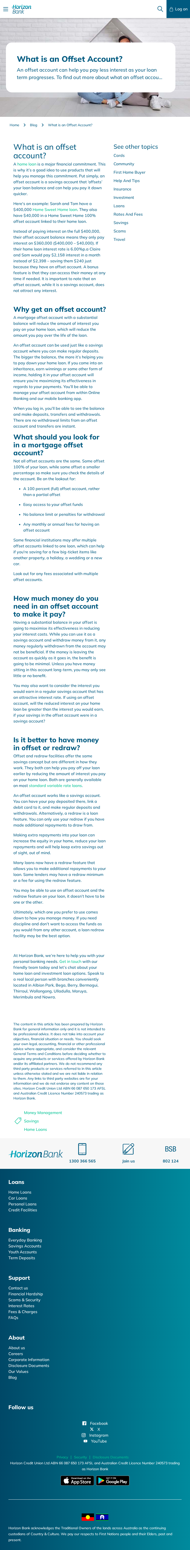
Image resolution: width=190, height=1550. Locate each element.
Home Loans (35, 1129)
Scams (120, 230)
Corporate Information (28, 1359)
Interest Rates (21, 1305)
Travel (119, 239)
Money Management (43, 1112)
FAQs (13, 1317)
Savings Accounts (24, 1245)
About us (16, 1347)
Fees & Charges (22, 1311)
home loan (26, 164)
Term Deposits (21, 1257)
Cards (119, 155)
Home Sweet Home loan (55, 209)
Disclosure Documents (28, 1365)
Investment (124, 197)
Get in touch (70, 961)
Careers (15, 1353)
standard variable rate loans (55, 785)
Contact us (18, 1287)
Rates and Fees (128, 214)
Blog (33, 125)
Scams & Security (24, 1299)
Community (124, 163)
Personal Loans (22, 1203)
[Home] (35, 1153)
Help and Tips (127, 180)
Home (14, 125)
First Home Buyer (129, 172)
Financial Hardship (25, 1293)
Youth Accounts (22, 1251)
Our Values (18, 1371)
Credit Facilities (22, 1209)
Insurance (122, 188)
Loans (119, 205)
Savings (31, 1120)
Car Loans (17, 1198)
